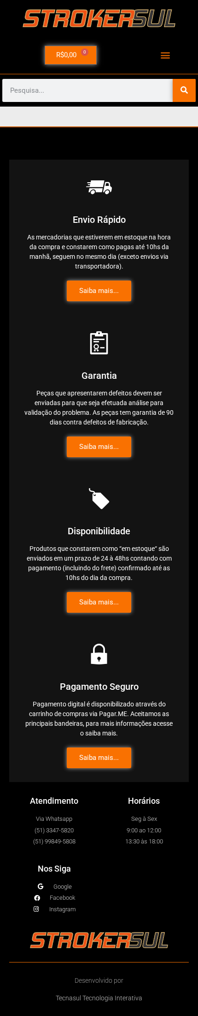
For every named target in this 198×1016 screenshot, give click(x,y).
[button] (165, 55)
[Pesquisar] (184, 90)
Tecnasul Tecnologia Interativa (99, 998)
